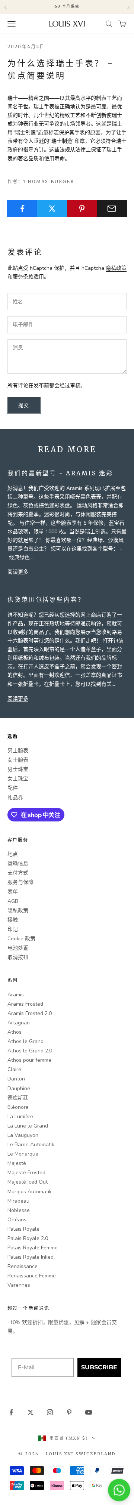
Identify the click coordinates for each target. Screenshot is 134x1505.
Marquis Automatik (29, 1191)
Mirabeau (18, 1201)
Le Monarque (22, 1153)
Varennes (18, 1285)
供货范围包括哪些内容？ (46, 599)
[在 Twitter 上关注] (30, 1412)
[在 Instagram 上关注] (50, 1412)
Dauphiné (18, 1088)
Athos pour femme (29, 1060)
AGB (12, 901)
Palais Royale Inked (30, 1257)
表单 (12, 891)
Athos (14, 1032)
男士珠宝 (17, 769)
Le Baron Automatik (30, 1144)
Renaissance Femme (31, 1275)
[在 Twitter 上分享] (52, 208)
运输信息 (17, 863)
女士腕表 (17, 760)
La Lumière (20, 1116)
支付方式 (17, 872)
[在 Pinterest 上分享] (82, 208)
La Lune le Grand (27, 1125)
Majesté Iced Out (27, 1181)
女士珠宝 (17, 778)
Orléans (16, 1219)
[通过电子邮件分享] (112, 208)
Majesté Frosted (26, 1172)
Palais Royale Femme (32, 1247)
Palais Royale (23, 1229)
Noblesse (18, 1210)
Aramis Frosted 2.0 (29, 1013)
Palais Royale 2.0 (27, 1238)
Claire (14, 1069)
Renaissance (22, 1266)
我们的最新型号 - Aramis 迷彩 (60, 473)
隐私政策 (116, 268)
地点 (12, 854)
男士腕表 (17, 750)
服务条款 (23, 276)
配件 (12, 788)
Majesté (16, 1163)
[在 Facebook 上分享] (22, 208)
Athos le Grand (25, 1041)
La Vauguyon (22, 1135)
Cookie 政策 (21, 938)
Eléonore (18, 1107)
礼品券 (15, 797)
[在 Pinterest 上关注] (69, 1412)
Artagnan (18, 1022)
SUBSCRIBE (99, 1367)
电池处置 (17, 948)
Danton (16, 1078)
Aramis (15, 994)
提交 (24, 405)
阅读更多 (17, 572)
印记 (12, 929)
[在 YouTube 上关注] (88, 1412)
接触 (12, 919)
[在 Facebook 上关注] (11, 1412)
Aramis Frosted (25, 1004)
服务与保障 (20, 882)
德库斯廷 (17, 1097)
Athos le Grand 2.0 (29, 1050)
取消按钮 (17, 957)
